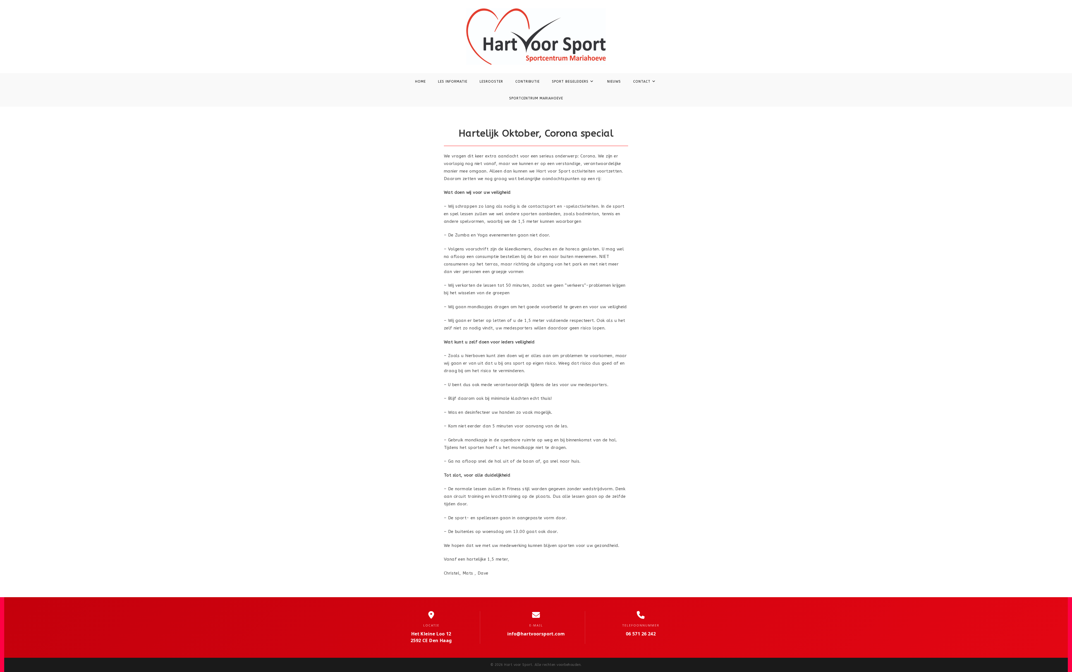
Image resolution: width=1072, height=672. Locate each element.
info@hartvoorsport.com (536, 634)
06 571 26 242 (641, 634)
